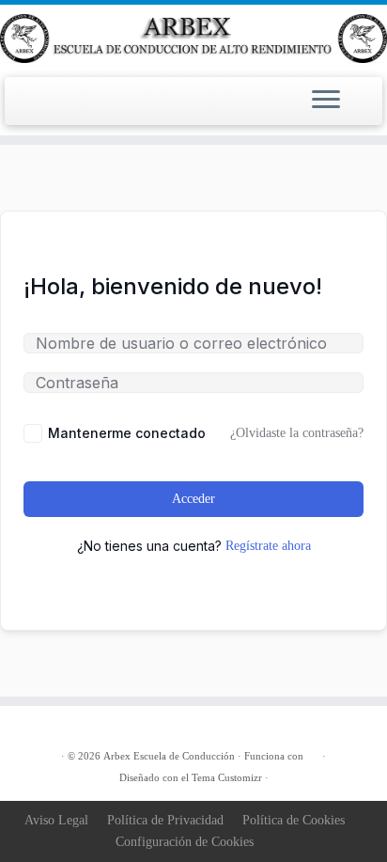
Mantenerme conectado (127, 433)
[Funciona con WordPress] (312, 753)
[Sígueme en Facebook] (49, 727)
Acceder (193, 499)
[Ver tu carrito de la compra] (361, 90)
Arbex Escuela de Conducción (169, 755)
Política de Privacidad (165, 820)
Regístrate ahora (268, 546)
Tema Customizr (227, 777)
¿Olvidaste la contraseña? (297, 433)
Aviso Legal (56, 820)
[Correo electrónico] (29, 727)
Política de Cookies (293, 820)
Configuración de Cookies (185, 842)
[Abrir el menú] (326, 101)
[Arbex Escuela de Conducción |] (193, 38)
